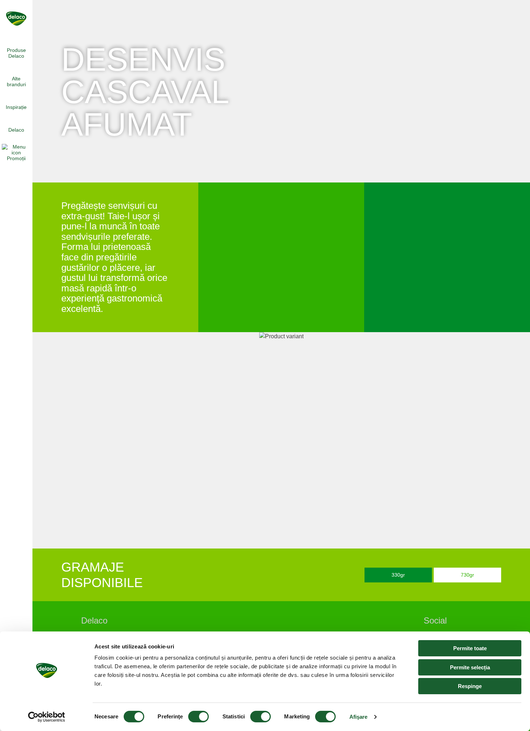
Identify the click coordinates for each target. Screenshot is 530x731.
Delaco (16, 130)
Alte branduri (16, 81)
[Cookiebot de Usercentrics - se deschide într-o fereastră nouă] (46, 717)
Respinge (470, 686)
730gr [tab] (467, 575)
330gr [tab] (398, 575)
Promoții (16, 158)
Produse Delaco (16, 53)
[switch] (198, 716)
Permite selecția (470, 667)
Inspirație (16, 107)
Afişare (358, 717)
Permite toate (470, 648)
